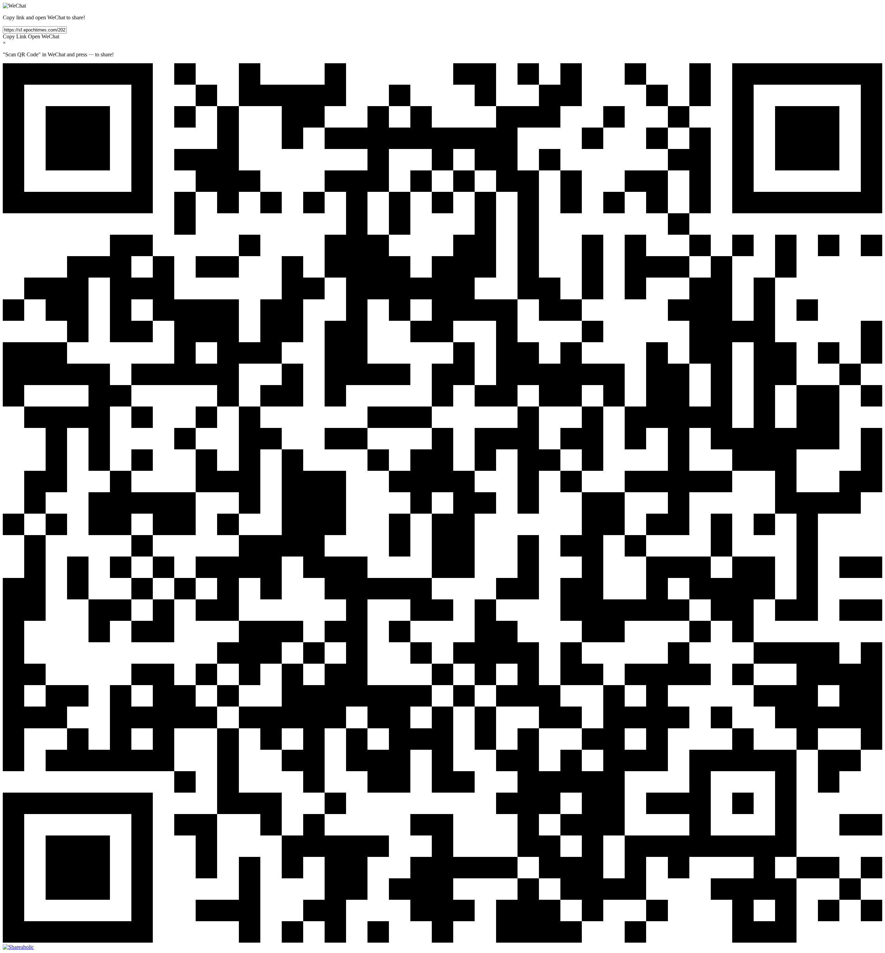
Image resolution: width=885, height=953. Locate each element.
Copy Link (15, 36)
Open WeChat (43, 36)
